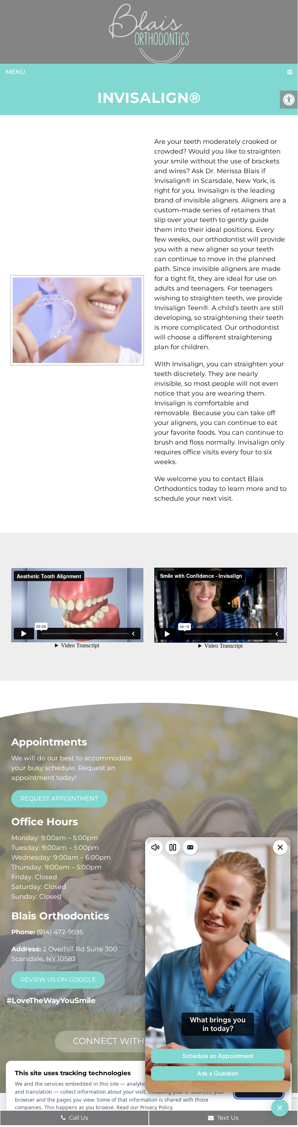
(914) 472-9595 (60, 932)
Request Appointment (59, 798)
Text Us (227, 1117)
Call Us (78, 1117)
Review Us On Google (58, 979)
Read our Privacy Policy (144, 1107)
